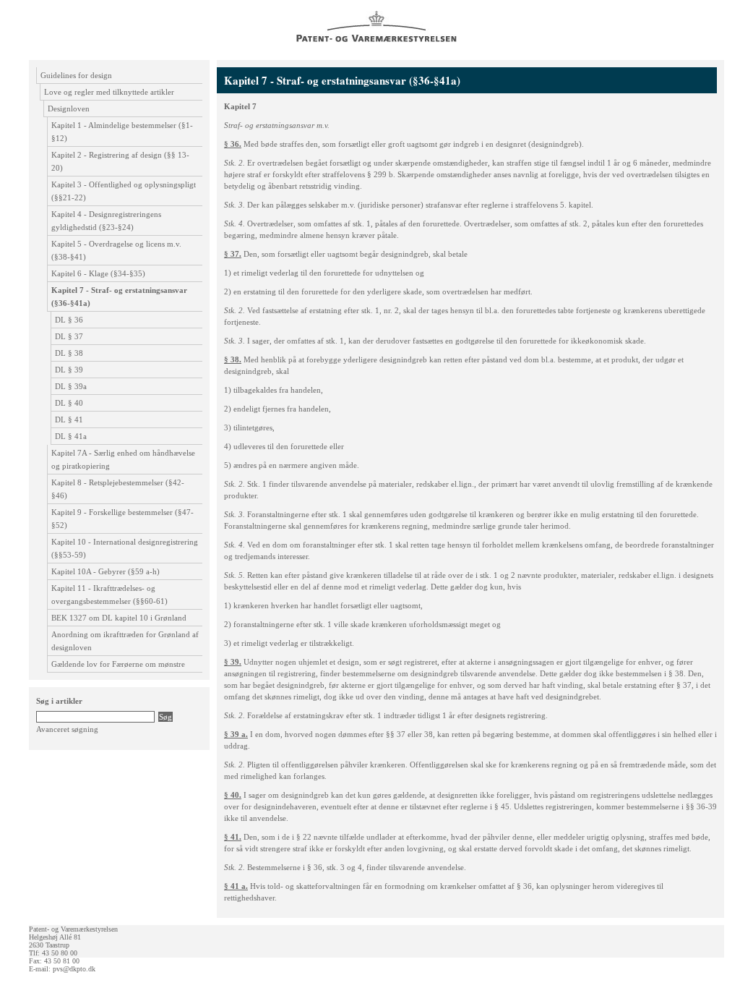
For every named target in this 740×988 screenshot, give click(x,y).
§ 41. (232, 836)
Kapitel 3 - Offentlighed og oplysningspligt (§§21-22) (123, 191)
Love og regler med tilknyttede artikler (109, 92)
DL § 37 (69, 336)
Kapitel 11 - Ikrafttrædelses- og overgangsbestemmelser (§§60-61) (109, 594)
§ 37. (232, 254)
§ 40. (232, 795)
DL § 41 (69, 419)
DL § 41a (71, 436)
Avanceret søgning (67, 729)
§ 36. (232, 144)
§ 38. (232, 359)
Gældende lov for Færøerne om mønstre (118, 664)
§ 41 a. (236, 886)
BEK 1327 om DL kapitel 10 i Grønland (118, 617)
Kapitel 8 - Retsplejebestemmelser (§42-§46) (117, 489)
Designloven (69, 108)
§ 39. (232, 661)
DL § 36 (69, 319)
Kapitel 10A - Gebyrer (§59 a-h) (105, 571)
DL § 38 (69, 353)
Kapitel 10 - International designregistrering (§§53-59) (124, 548)
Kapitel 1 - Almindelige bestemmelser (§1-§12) (122, 131)
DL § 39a (71, 386)
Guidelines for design (76, 75)
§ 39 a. (236, 734)
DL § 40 (69, 403)
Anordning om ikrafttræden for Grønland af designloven (125, 641)
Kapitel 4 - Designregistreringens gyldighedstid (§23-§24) (106, 220)
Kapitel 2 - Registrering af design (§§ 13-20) (120, 161)
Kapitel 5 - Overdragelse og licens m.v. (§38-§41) (116, 250)
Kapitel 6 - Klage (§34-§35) (98, 273)
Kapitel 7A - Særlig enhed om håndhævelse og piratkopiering (123, 459)
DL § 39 (69, 369)
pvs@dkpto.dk (74, 969)
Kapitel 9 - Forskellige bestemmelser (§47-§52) (122, 518)
